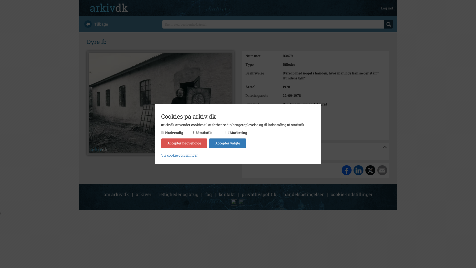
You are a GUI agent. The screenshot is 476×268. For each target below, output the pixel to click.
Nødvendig (174, 132)
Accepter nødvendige (184, 143)
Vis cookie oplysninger (179, 155)
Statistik (204, 132)
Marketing (238, 132)
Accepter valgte (227, 143)
